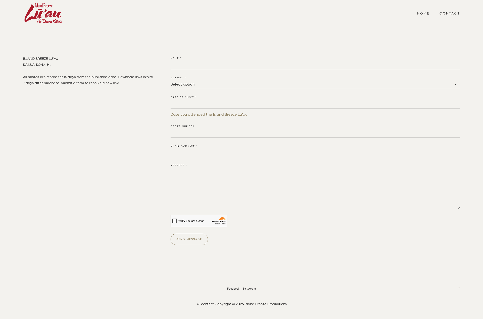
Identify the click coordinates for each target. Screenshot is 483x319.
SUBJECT (179, 77)
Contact (449, 13)
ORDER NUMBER (182, 126)
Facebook (233, 288)
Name (176, 57)
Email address (184, 145)
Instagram (249, 288)
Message (179, 165)
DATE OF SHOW (184, 97)
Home (423, 13)
